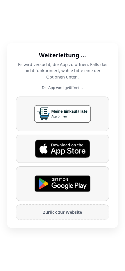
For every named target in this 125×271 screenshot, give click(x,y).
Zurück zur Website (62, 212)
